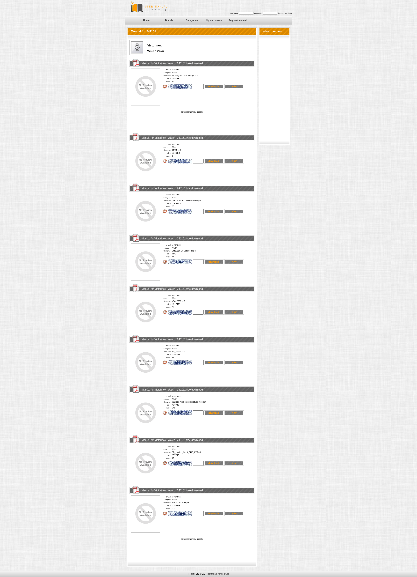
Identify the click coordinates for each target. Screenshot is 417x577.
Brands (169, 20)
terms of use (223, 574)
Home (146, 20)
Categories (192, 20)
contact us (212, 574)
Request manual (238, 20)
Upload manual (214, 20)
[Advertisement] (192, 121)
